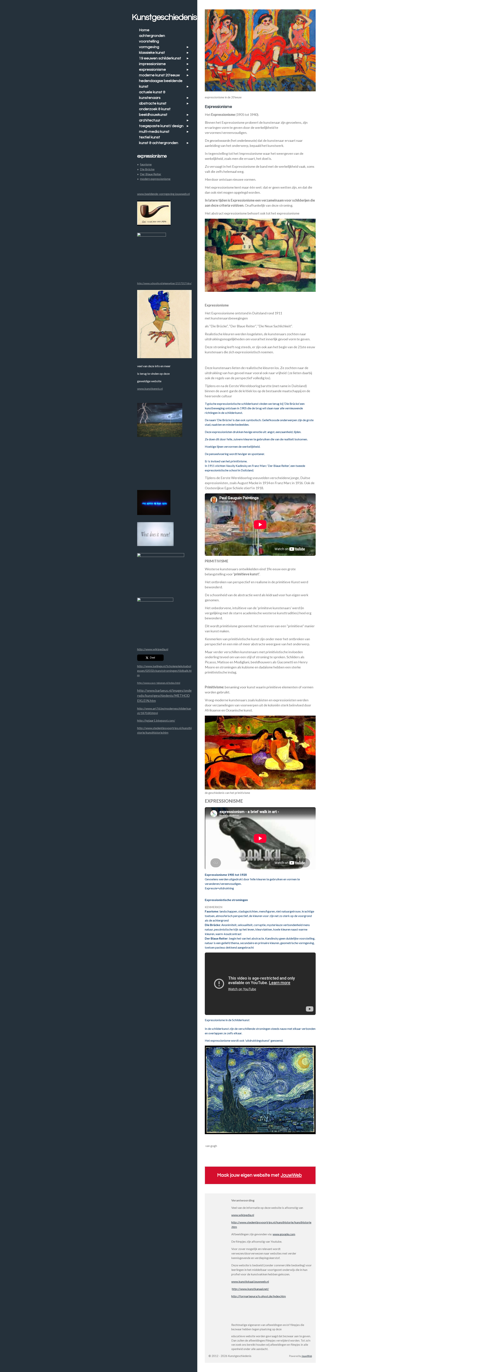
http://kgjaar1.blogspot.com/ (156, 720)
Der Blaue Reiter (150, 174)
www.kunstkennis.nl (150, 388)
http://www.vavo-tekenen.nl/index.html (158, 682)
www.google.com (284, 1234)
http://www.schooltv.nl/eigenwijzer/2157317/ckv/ (164, 283)
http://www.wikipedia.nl (152, 649)
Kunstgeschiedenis (164, 17)
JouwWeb (291, 1175)
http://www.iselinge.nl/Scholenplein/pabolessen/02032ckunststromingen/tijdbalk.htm (164, 670)
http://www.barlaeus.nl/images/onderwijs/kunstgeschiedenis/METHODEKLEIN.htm (164, 695)
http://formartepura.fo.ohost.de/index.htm (258, 1296)
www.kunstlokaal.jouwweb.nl (250, 1281)
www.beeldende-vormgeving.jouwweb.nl (163, 194)
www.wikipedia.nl (242, 1215)
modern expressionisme (155, 179)
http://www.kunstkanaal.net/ (250, 1289)
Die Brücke (147, 169)
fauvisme (146, 164)
